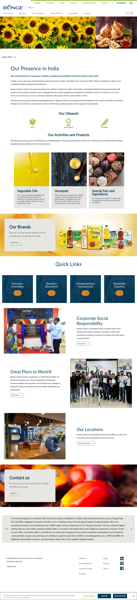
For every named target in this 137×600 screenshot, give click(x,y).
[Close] (133, 596)
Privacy (106, 564)
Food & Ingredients (38, 13)
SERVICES (73, 3)
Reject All (104, 596)
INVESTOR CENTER (89, 3)
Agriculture (22, 13)
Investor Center (86, 569)
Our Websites (121, 3)
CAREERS (37, 3)
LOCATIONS (50, 3)
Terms (106, 569)
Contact (82, 574)
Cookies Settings (89, 596)
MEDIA (62, 3)
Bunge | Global (7, 57)
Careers (82, 558)
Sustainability (73, 13)
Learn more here (84, 443)
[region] (68, 596)
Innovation (87, 13)
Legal (105, 558)
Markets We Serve (57, 13)
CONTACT (104, 3)
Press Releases (85, 564)
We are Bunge (8, 13)
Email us (13, 493)
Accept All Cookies (120, 596)
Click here (14, 242)
